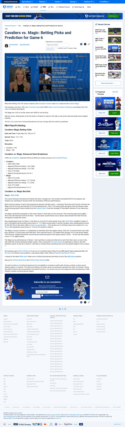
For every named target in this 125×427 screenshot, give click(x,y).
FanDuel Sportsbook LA (56, 343)
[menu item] (8, 5)
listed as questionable (38, 225)
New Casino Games (78, 381)
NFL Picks (52, 385)
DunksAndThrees (61, 158)
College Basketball (78, 324)
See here (8, 253)
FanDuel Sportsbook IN (56, 341)
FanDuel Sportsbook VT (56, 369)
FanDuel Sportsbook (19, 260)
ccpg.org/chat (54, 414)
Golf (5, 391)
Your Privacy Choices (86, 407)
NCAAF (35, 7)
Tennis (5, 394)
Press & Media (117, 407)
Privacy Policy (47, 407)
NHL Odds (29, 337)
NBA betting (71, 256)
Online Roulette (77, 389)
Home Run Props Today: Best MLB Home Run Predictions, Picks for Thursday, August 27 (101, 57)
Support (6, 319)
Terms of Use (73, 407)
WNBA (5, 399)
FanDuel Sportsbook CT (56, 331)
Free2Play (103, 2)
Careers (7, 407)
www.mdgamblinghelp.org (10, 416)
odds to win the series (32, 107)
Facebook (99, 379)
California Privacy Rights (60, 407)
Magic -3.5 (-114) (12, 195)
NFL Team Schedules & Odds (58, 391)
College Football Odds (33, 329)
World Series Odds (32, 352)
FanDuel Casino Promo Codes (81, 394)
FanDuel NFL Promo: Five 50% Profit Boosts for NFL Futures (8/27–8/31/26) (100, 48)
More (89, 7)
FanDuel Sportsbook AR (56, 320)
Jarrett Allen (69, 221)
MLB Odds (29, 326)
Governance (16, 407)
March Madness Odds (33, 334)
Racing (72, 2)
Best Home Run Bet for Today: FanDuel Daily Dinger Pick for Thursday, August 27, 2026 (101, 74)
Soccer (75, 331)
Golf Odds (29, 339)
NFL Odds (29, 319)
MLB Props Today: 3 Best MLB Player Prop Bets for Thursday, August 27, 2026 (101, 65)
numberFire (15, 158)
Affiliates (6, 339)
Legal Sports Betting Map (10, 337)
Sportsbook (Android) (32, 386)
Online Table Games (78, 391)
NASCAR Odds (31, 349)
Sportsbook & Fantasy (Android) (35, 381)
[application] (47, 77)
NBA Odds (29, 324)
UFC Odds (29, 344)
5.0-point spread (56, 242)
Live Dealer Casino (78, 386)
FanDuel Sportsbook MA (56, 346)
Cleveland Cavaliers (45, 104)
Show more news (107, 83)
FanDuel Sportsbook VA (56, 366)
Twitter (98, 381)
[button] (113, 16)
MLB (27, 7)
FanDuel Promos (64, 7)
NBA (44, 7)
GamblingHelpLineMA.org (75, 414)
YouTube (98, 386)
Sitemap (6, 342)
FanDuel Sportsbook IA (56, 336)
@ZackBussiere (25, 45)
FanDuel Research (10, 26)
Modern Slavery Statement (11, 334)
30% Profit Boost (24, 251)
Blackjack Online (77, 384)
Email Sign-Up (79, 7)
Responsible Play (8, 331)
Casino (57, 2)
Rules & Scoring (8, 329)
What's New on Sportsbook (11, 324)
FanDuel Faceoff (100, 329)
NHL (52, 7)
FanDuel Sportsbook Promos (65, 253)
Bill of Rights (36, 407)
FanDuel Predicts (101, 331)
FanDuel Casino (100, 324)
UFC (74, 329)
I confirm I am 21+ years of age (67, 48)
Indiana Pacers (41, 208)
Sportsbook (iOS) (31, 384)
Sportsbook (26, 2)
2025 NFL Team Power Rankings (58, 388)
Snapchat (99, 389)
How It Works (7, 326)
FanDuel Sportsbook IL (56, 338)
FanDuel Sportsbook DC (56, 333)
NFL (19, 7)
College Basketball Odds (33, 331)
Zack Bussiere (13, 45)
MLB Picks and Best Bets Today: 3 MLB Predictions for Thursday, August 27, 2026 (101, 30)
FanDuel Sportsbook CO (56, 328)
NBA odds (10, 122)
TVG (97, 321)
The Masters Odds (32, 342)
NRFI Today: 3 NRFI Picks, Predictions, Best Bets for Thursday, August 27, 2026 (101, 39)
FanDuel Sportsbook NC (56, 351)
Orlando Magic (74, 104)
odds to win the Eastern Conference (60, 107)
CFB (5, 389)
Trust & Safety (26, 407)
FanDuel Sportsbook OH (56, 359)
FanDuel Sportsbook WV (56, 371)
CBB (5, 402)
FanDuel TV (88, 2)
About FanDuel (7, 321)
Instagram (99, 384)
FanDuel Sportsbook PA (56, 361)
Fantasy (42, 2)
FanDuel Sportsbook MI (56, 348)
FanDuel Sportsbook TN (56, 364)
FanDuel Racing (100, 326)
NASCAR (6, 396)
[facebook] (81, 44)
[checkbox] (56, 48)
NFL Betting (53, 383)
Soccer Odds (30, 347)
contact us (58, 418)
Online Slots (76, 379)
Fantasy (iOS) (30, 379)
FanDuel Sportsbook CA (56, 326)
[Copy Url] (89, 44)
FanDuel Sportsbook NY (56, 356)
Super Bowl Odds (31, 321)
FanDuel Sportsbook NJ (56, 354)
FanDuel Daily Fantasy (37, 260)
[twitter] (85, 44)
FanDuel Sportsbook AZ (56, 323)
